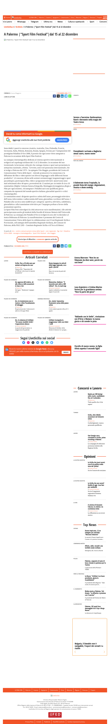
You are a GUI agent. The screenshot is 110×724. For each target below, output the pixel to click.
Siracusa (92, 17)
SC (50, 269)
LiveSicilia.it (9, 26)
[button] (75, 652)
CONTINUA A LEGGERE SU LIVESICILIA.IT (37, 252)
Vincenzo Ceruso (93, 511)
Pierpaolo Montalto (94, 489)
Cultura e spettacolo (71, 22)
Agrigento (56, 17)
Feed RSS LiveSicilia (59, 722)
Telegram (30, 22)
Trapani (99, 17)
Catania (48, 17)
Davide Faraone (93, 468)
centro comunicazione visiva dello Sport (30, 231)
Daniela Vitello (93, 441)
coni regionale (51, 231)
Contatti (38, 722)
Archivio (19, 26)
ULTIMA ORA (33, 17)
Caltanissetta (65, 17)
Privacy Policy (29, 722)
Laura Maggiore (16, 93)
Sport (87, 22)
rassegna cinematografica (22, 233)
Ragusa (85, 17)
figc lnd (59, 231)
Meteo (55, 22)
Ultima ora (43, 22)
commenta (40, 239)
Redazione (19, 267)
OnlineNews (78, 124)
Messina (78, 17)
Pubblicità (47, 722)
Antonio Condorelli (55, 288)
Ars (13, 231)
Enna (72, 17)
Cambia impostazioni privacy (76, 722)
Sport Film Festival (39, 233)
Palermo (41, 17)
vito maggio (51, 233)
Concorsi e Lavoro (102, 22)
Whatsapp (16, 22)
